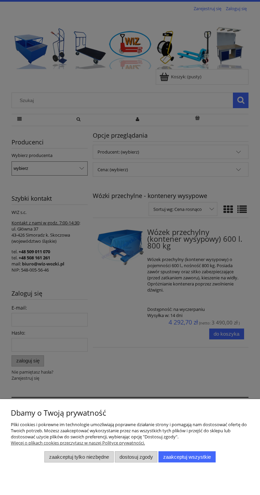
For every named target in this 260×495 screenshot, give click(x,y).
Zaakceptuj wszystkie (187, 457)
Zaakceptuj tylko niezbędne (79, 457)
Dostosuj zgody (136, 457)
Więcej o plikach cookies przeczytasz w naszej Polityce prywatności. (78, 443)
